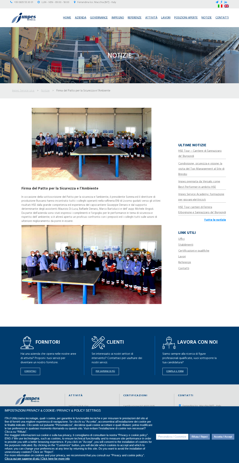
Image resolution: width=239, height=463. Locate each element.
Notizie (206, 17)
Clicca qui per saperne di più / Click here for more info (37, 458)
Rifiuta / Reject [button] (200, 436)
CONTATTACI (30, 371)
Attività (151, 17)
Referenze (135, 17)
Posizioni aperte (186, 17)
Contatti (222, 17)
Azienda (80, 17)
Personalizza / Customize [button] (172, 436)
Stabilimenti (185, 244)
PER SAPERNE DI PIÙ (105, 371)
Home (67, 17)
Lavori (165, 17)
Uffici (181, 239)
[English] (226, 6)
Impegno (117, 17)
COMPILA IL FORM (175, 371)
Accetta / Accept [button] (223, 436)
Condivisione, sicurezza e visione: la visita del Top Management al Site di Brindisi (201, 169)
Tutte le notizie (215, 220)
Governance (99, 17)
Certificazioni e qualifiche (193, 250)
